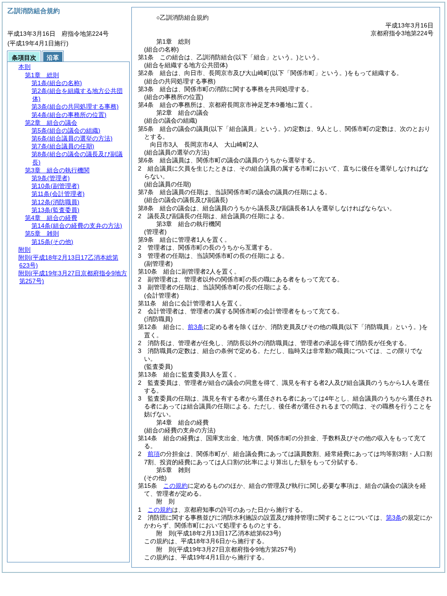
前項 (154, 453)
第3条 (394, 517)
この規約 (175, 485)
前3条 (195, 326)
